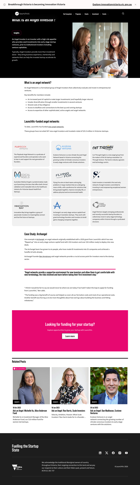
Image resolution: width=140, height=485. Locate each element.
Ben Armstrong (45, 256)
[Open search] (123, 13)
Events (104, 14)
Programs (78, 14)
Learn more (70, 336)
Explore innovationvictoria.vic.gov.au (112, 4)
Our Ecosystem (67, 14)
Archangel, (40, 239)
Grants (87, 14)
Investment (95, 14)
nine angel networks (56, 127)
